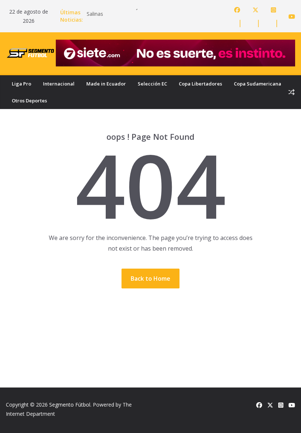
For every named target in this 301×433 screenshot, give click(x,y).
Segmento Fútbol (69, 404)
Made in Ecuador (106, 83)
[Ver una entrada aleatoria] (291, 92)
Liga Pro (21, 83)
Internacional (59, 83)
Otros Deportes (29, 100)
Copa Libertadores (200, 83)
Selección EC (152, 83)
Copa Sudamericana (257, 83)
